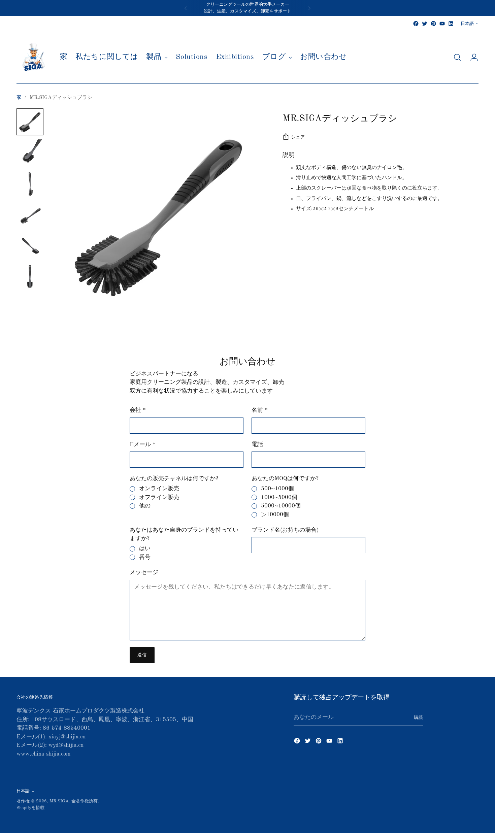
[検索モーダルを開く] (457, 57)
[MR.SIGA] (33, 57)
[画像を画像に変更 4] (29, 214)
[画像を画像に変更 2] (29, 152)
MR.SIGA (59, 801)
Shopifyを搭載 (30, 808)
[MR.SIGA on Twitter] (425, 24)
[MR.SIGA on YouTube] (442, 24)
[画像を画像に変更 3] (29, 183)
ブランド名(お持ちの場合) (285, 530)
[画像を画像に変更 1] (29, 121)
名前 (260, 410)
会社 (138, 410)
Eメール (143, 444)
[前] (185, 8)
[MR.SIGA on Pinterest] (433, 24)
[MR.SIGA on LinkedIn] (451, 24)
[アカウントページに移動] (471, 57)
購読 (418, 717)
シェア (298, 137)
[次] (309, 8)
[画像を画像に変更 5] (29, 245)
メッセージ (144, 572)
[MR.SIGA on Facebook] (416, 24)
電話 (257, 444)
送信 (141, 655)
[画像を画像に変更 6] (29, 276)
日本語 (467, 24)
